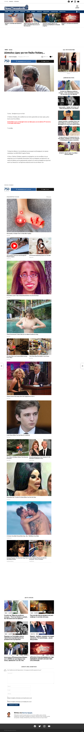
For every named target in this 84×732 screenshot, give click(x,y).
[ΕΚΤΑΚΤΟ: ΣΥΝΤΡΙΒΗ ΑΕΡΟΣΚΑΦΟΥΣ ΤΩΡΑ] (13, 17)
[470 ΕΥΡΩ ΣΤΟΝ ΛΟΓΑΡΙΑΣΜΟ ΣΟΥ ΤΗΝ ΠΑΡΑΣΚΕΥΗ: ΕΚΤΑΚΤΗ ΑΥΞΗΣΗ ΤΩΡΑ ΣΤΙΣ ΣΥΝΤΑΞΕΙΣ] (42, 649)
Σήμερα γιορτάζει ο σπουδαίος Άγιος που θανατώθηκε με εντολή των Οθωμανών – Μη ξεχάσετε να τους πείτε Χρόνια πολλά (69, 123)
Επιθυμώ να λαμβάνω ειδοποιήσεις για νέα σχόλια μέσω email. (19, 698)
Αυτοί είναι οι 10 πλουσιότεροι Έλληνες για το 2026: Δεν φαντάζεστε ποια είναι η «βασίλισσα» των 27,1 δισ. (15, 659)
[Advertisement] (42, 37)
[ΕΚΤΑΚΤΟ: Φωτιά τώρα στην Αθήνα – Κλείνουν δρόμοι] (69, 146)
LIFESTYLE (39, 11)
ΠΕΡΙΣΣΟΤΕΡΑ (62, 11)
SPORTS (33, 11)
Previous (5, 20)
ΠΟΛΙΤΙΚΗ (12, 11)
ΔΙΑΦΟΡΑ (10, 613)
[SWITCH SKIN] (77, 11)
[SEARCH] (79, 11)
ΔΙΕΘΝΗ (28, 11)
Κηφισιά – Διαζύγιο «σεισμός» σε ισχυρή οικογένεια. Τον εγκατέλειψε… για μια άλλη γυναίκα (42, 638)
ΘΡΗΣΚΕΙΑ (36, 613)
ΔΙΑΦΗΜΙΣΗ (11, 1)
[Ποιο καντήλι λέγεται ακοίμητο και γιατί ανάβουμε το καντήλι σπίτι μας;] (42, 607)
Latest (77, 7)
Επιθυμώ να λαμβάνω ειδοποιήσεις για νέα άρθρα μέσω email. (19, 701)
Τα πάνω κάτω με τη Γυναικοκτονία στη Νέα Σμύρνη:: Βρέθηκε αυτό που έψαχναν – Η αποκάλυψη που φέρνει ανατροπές (68, 139)
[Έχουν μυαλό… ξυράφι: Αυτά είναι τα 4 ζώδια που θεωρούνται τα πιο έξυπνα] (69, 101)
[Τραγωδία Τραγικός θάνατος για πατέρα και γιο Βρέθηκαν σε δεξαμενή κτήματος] (51, 17)
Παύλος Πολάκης (9, 185)
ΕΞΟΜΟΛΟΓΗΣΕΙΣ (54, 11)
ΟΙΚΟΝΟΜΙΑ (22, 11)
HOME (6, 11)
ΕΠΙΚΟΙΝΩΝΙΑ (16, 1)
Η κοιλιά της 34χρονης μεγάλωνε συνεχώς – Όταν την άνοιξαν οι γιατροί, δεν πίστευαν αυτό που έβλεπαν (15, 617)
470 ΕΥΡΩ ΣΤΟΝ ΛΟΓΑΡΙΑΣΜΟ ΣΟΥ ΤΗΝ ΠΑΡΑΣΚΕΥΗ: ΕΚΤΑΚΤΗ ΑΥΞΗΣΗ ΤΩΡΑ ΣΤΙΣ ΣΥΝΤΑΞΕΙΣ (42, 659)
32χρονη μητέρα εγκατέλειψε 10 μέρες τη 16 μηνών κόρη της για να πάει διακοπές (32, 24)
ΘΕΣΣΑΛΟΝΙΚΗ (46, 11)
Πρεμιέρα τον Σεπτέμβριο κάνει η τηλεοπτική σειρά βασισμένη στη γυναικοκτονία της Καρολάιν (14, 638)
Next (79, 20)
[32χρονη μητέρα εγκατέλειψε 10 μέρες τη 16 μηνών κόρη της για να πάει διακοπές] (32, 17)
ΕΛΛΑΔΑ (17, 11)
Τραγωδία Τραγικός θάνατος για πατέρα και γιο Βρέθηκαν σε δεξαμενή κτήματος (51, 24)
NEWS (6, 613)
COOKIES (6, 1)
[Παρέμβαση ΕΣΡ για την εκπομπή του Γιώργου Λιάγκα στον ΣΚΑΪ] (1, 366)
